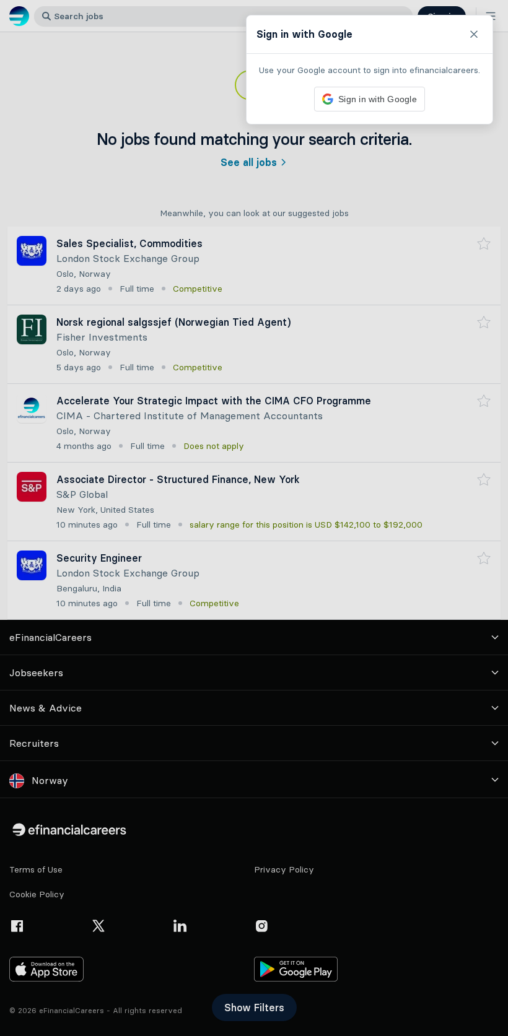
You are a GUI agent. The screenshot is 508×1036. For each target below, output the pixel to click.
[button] (254, 518)
